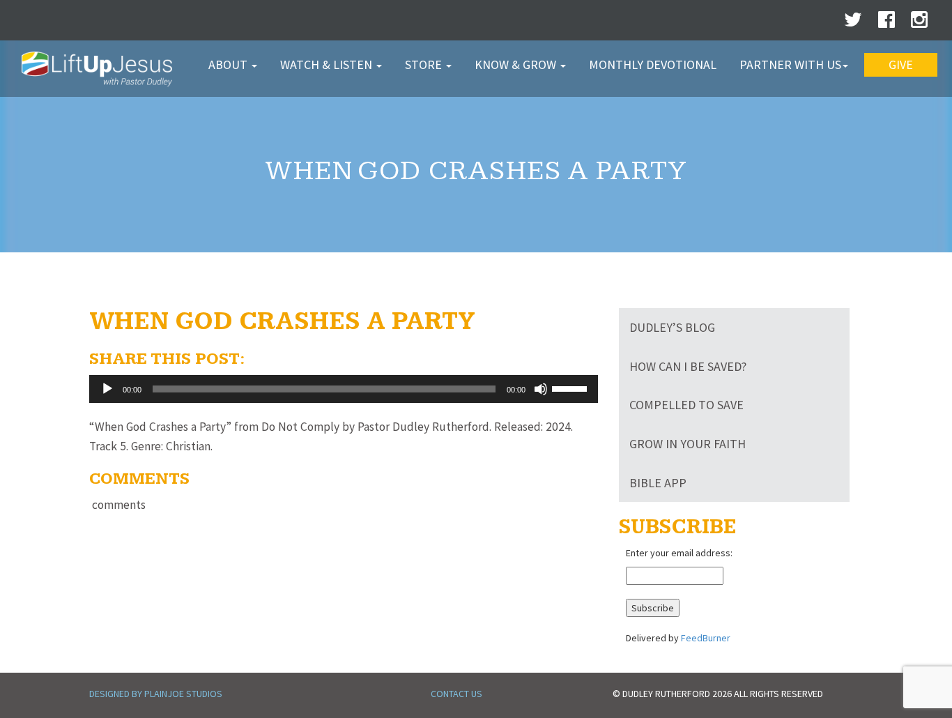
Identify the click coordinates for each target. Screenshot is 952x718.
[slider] (571, 387)
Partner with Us (790, 64)
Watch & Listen (327, 64)
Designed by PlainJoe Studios (155, 693)
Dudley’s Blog (672, 327)
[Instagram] (919, 23)
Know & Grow (517, 64)
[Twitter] (853, 23)
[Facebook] (886, 23)
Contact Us (456, 693)
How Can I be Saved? (687, 366)
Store (425, 64)
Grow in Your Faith (687, 444)
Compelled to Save (686, 405)
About (229, 64)
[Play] (107, 389)
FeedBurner (705, 638)
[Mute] (541, 389)
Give (901, 64)
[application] (343, 389)
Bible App (657, 483)
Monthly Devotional (652, 64)
